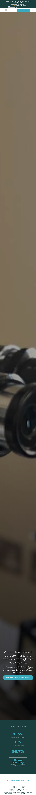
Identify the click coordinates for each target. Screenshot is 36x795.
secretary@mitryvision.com (18, 4)
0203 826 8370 (18, 2)
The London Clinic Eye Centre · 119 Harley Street (18, 1)
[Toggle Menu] (33, 10)
